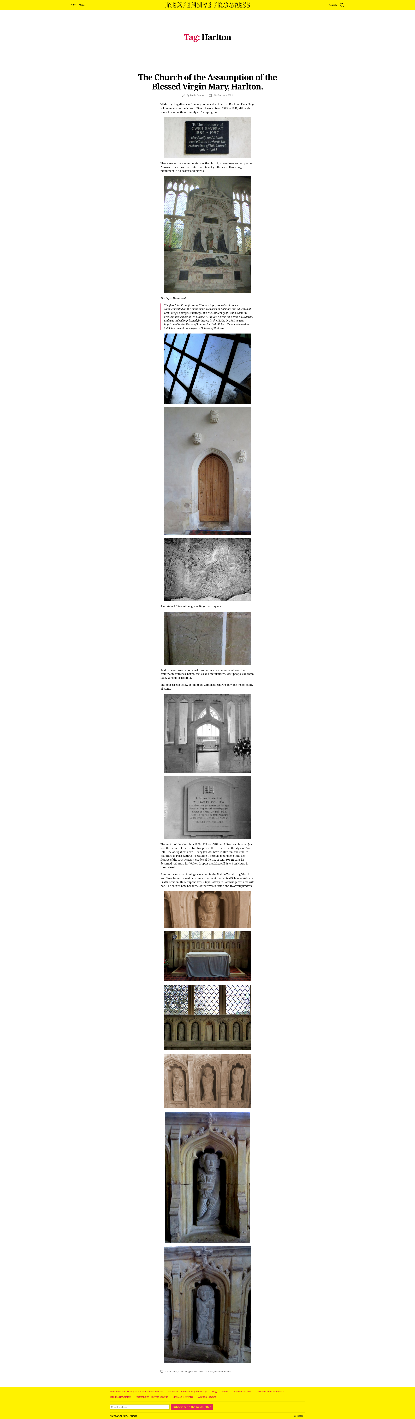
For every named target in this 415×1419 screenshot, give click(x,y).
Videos (225, 1391)
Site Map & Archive (183, 1396)
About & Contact (207, 1396)
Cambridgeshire (187, 1371)
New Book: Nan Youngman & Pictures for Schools (136, 1391)
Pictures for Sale (242, 1391)
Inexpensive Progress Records (152, 1396)
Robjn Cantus (197, 95)
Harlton (218, 1371)
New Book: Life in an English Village (187, 1391)
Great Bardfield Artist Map (270, 1391)
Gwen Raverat (205, 1371)
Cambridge (171, 1371)
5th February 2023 (223, 95)
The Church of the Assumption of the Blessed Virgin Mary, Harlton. (207, 82)
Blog (214, 1391)
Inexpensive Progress (127, 1415)
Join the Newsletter (120, 1396)
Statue (227, 1371)
